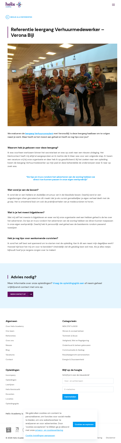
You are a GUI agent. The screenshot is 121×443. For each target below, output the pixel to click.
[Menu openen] (113, 5)
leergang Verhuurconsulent (39, 133)
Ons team (10, 331)
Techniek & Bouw (69, 336)
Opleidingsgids (12, 403)
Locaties (9, 399)
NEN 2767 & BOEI (70, 326)
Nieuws (9, 345)
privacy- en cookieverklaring (49, 430)
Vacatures (10, 354)
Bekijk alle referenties (21, 17)
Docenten (10, 394)
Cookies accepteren (84, 424)
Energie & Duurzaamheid (73, 359)
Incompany (11, 375)
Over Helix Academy (15, 326)
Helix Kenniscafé (13, 389)
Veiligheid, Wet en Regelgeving (75, 340)
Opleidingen (11, 380)
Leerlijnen (10, 384)
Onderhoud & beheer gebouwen (76, 345)
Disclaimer (110, 437)
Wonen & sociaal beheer (73, 331)
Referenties (11, 336)
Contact (9, 359)
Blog (8, 350)
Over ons (10, 340)
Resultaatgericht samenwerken (75, 354)
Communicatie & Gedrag (73, 350)
